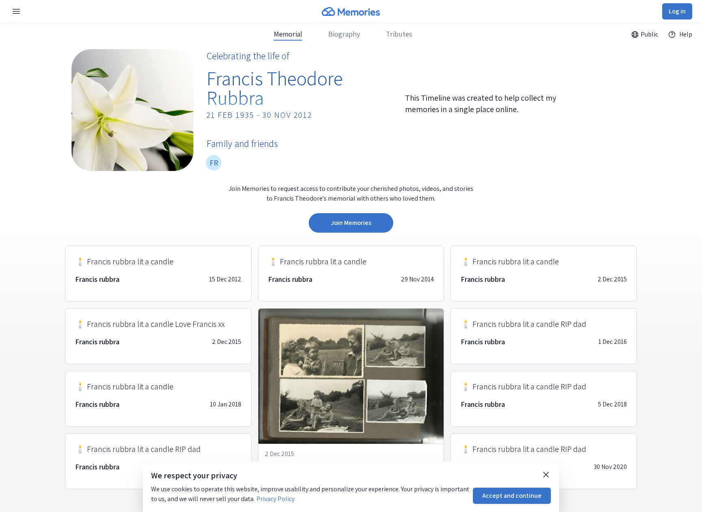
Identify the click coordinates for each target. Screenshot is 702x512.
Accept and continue (512, 495)
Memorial (288, 34)
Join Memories (351, 222)
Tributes (399, 34)
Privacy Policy (275, 499)
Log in (677, 11)
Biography (344, 34)
